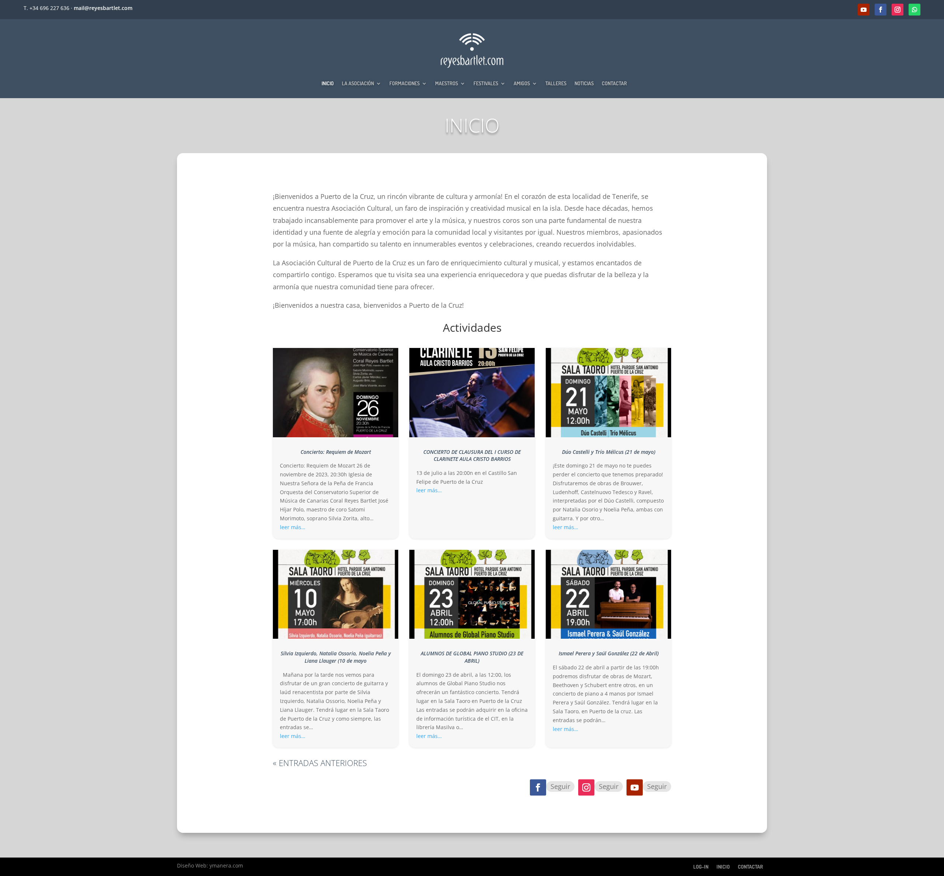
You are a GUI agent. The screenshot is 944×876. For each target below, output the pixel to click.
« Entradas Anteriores (320, 762)
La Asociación (358, 83)
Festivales (485, 83)
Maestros (446, 83)
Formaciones (404, 83)
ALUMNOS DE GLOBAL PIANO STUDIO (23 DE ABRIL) (472, 657)
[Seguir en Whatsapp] (914, 9)
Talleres (555, 83)
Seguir (560, 786)
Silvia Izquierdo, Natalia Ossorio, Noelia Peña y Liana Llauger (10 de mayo (336, 657)
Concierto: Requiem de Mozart (336, 451)
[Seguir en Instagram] (897, 9)
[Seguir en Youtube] (864, 9)
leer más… (292, 527)
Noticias (584, 83)
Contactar (614, 83)
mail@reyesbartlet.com (103, 7)
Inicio (328, 83)
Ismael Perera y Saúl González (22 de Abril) (609, 653)
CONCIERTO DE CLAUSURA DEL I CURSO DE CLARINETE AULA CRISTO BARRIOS (472, 455)
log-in (700, 866)
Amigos (522, 83)
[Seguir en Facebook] (880, 9)
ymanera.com (226, 865)
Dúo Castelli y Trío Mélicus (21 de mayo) (608, 451)
